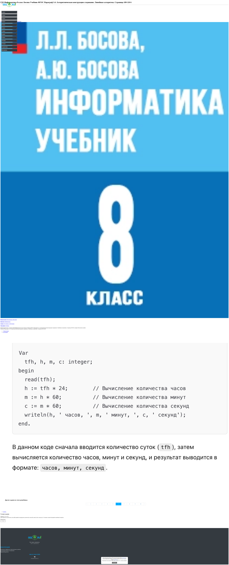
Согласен (114, 562)
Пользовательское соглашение (7, 550)
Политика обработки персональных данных (10, 549)
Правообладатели (4, 551)
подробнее (115, 559)
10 (140, 503)
